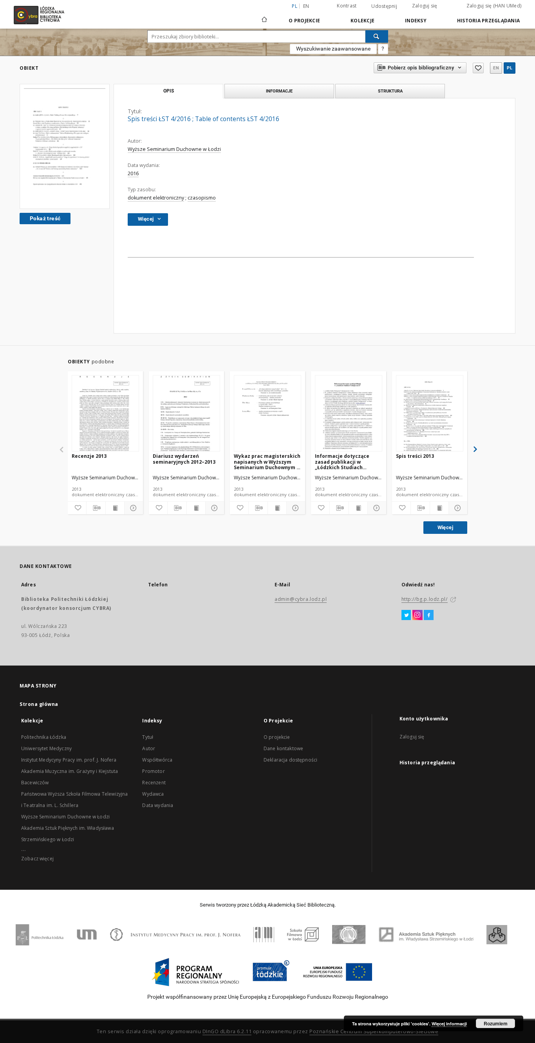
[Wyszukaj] (376, 36)
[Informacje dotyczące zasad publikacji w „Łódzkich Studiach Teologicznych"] (348, 413)
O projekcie (277, 737)
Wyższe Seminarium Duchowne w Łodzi (174, 149)
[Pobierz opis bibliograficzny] (96, 508)
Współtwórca (157, 759)
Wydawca (153, 794)
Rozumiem (496, 1023)
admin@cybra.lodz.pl (301, 599)
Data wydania (157, 805)
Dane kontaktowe (283, 748)
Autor (148, 748)
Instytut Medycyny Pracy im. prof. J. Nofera (68, 759)
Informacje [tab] (279, 91)
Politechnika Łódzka (43, 737)
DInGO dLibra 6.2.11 (227, 1031)
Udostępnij (384, 6)
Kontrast (346, 5)
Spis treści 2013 (415, 456)
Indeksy (416, 20)
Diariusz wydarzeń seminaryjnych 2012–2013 (184, 459)
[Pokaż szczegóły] (132, 508)
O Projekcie (304, 20)
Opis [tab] (168, 91)
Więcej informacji (449, 1024)
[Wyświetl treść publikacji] (115, 508)
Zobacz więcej (37, 858)
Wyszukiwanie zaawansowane (333, 48)
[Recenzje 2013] (105, 413)
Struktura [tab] (390, 91)
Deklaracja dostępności (290, 759)
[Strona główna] (264, 16)
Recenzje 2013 (89, 456)
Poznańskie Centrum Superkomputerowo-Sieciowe (373, 1031)
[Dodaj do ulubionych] (478, 68)
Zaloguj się (424, 5)
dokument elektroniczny (156, 197)
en (306, 6)
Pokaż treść (45, 218)
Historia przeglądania (488, 20)
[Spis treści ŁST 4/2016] (64, 146)
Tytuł (147, 737)
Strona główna (39, 704)
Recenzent (153, 782)
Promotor (153, 771)
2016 (133, 173)
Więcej (445, 527)
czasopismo (202, 197)
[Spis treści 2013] (429, 413)
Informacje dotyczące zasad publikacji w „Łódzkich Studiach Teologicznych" (342, 461)
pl (509, 68)
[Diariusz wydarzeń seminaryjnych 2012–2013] (186, 413)
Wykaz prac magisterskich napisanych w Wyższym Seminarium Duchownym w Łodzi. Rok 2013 (267, 461)
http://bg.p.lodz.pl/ (424, 599)
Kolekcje (362, 20)
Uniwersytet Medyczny (46, 748)
